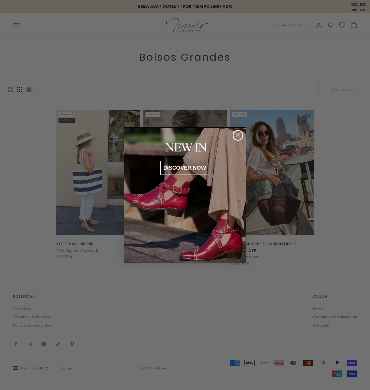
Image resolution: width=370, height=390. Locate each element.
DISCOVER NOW (184, 168)
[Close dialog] (238, 135)
